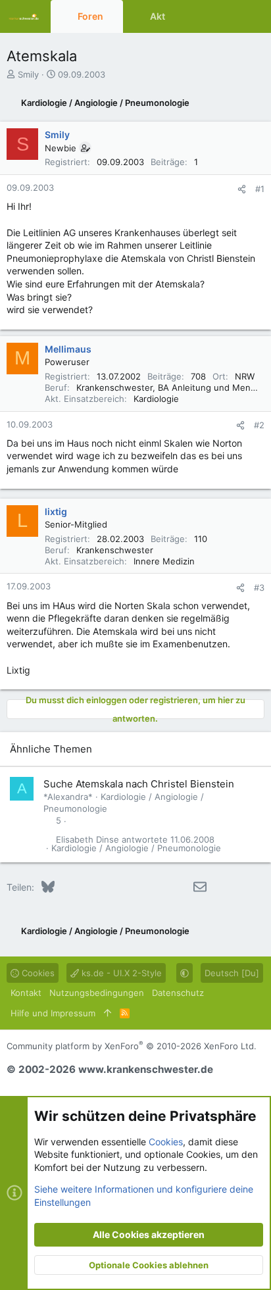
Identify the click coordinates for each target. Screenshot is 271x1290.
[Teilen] (242, 189)
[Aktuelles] (227, 16)
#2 (259, 425)
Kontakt (26, 992)
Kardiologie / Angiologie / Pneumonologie (136, 848)
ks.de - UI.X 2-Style (120, 973)
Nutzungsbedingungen (96, 992)
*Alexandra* (68, 796)
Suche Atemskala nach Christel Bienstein (138, 784)
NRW (245, 376)
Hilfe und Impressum (53, 1013)
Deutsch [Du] (232, 973)
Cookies (37, 973)
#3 (259, 587)
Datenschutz (178, 992)
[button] (113, 16)
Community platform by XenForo (132, 1046)
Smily (28, 74)
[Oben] (107, 1013)
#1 (259, 189)
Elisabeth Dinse (87, 839)
